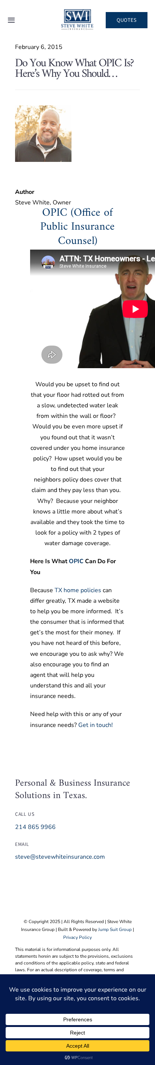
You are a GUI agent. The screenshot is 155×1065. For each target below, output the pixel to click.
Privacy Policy (77, 937)
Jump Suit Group (115, 929)
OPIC (76, 561)
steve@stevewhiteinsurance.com (60, 857)
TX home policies (78, 590)
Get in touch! (95, 725)
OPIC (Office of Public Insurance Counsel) (77, 227)
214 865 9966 (35, 827)
